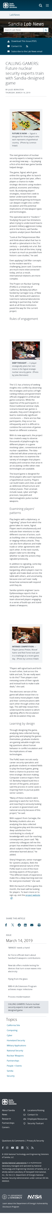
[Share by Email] (32, 925)
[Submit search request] (45, 30)
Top (44, 1213)
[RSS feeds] (28, 46)
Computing (12, 1030)
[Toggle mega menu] (47, 5)
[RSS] (33, 1148)
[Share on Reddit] (20, 925)
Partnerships (13, 1060)
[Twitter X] (28, 1148)
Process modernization (19, 996)
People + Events (14, 1065)
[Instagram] (8, 1148)
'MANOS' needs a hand (19, 947)
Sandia (10, 1070)
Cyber (9, 1035)
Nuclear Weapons (15, 1055)
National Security (15, 1050)
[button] (39, 925)
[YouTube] (13, 1148)
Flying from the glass (18, 979)
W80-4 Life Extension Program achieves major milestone (22, 988)
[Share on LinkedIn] (26, 925)
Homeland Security (16, 1040)
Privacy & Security (35, 1140)
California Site (13, 1025)
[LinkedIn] (23, 1148)
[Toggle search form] (40, 5)
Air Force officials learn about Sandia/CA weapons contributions (24, 956)
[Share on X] (13, 925)
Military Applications (16, 1045)
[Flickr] (18, 1148)
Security (11, 1075)
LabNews (15, 14)
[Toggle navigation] (7, 14)
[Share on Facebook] (7, 925)
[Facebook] (3, 1148)
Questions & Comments (13, 1140)
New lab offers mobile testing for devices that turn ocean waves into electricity (24, 968)
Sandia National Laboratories (14, 1163)
